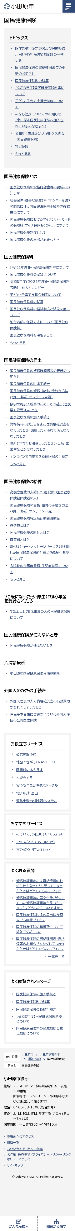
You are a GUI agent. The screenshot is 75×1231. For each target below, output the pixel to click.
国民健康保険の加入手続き (30, 417)
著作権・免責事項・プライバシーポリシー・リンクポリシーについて (39, 1157)
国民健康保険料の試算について (33, 274)
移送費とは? (19, 525)
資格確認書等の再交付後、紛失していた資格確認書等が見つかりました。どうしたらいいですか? (40, 903)
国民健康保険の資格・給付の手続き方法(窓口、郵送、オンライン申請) (39, 394)
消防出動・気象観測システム (36, 801)
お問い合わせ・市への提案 (25, 1149)
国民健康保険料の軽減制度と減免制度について (40, 312)
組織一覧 (13, 1142)
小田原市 (19, 6)
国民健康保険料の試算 (32, 81)
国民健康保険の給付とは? (29, 532)
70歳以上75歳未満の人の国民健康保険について (40, 614)
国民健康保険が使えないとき (31, 645)
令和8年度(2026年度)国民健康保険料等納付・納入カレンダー (40, 284)
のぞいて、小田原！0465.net (39, 834)
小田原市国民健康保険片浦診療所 (35, 673)
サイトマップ (15, 1165)
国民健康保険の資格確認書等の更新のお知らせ (40, 70)
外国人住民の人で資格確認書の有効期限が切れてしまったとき (40, 704)
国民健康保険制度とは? (28, 232)
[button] (68, 6)
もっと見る (23, 153)
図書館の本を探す (29, 770)
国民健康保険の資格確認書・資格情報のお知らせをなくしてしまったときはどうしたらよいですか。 (40, 943)
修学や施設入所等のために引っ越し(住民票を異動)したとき (40, 407)
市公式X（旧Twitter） (33, 849)
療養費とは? (19, 539)
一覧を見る (56, 956)
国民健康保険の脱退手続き (30, 383)
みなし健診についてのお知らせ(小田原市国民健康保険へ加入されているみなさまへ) (39, 120)
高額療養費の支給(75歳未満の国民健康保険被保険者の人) (40, 495)
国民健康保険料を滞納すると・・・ (34, 335)
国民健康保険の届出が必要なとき (35, 239)
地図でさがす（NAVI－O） (35, 762)
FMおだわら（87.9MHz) (35, 842)
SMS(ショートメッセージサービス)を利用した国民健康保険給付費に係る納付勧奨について (40, 552)
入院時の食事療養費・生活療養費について (39, 569)
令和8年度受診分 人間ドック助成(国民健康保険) (39, 136)
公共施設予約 (26, 754)
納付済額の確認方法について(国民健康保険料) (39, 325)
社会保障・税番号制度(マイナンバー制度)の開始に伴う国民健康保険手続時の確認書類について (40, 206)
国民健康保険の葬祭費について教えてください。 (39, 929)
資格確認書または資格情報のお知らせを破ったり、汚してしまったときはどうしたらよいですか (39, 886)
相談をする (24, 777)
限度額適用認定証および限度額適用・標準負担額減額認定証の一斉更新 (40, 54)
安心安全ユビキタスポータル (37, 785)
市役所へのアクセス (20, 1136)
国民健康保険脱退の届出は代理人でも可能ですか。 (39, 917)
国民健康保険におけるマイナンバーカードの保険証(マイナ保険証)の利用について (40, 222)
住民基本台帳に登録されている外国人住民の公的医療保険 (40, 717)
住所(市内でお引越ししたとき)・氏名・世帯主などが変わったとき (39, 446)
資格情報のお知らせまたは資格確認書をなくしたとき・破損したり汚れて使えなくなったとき (40, 430)
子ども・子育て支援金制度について (39, 104)
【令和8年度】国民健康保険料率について (39, 91)
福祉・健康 (34, 1059)
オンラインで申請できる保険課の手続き (39, 456)
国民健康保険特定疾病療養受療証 (35, 518)
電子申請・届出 (27, 793)
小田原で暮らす (50, 1054)
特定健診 (22, 146)
